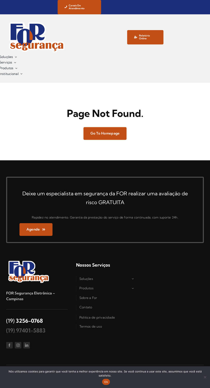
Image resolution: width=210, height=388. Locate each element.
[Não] (205, 377)
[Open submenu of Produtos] (133, 288)
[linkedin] (26, 345)
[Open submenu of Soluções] (133, 279)
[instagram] (18, 345)
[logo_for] (37, 22)
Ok (106, 381)
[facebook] (9, 345)
